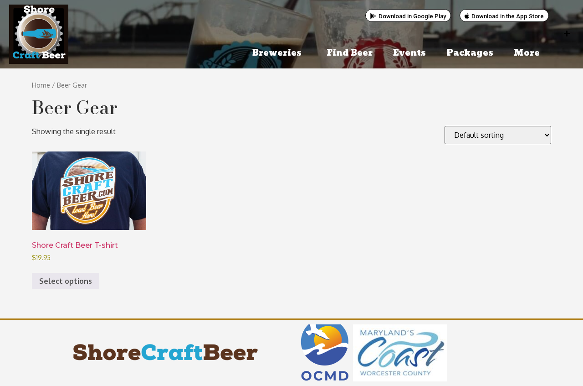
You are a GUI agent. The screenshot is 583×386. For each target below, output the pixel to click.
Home (41, 85)
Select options (65, 281)
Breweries (277, 53)
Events (409, 53)
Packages (469, 53)
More (527, 53)
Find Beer (350, 53)
